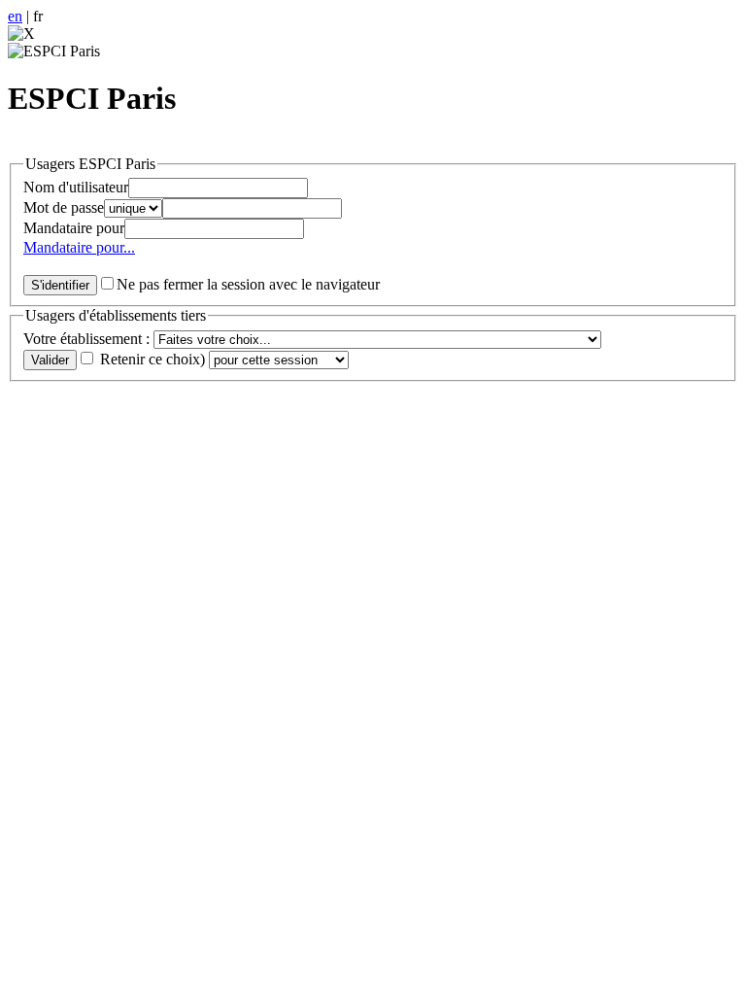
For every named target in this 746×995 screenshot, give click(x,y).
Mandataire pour (73, 228)
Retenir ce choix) (152, 359)
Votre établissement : (88, 338)
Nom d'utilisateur (75, 187)
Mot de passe (63, 207)
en (15, 16)
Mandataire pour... (79, 247)
